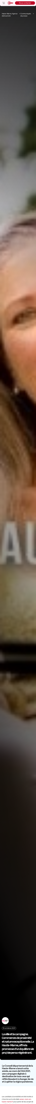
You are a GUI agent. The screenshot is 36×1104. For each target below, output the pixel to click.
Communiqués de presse (25, 15)
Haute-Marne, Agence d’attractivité (10, 15)
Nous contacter (25, 3)
